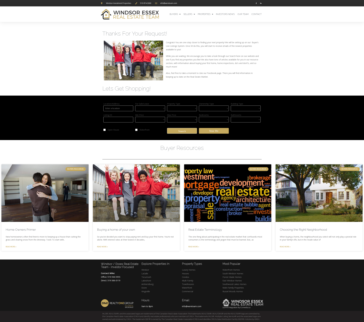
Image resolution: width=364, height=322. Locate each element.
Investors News (225, 14)
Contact (256, 14)
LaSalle (144, 273)
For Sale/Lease (142, 103)
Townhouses (188, 284)
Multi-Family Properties (233, 287)
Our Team (243, 14)
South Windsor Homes (233, 273)
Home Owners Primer (21, 229)
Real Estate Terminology (205, 229)
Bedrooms (204, 115)
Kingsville (145, 291)
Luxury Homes (188, 269)
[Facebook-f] (256, 3)
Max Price (171, 115)
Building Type (237, 103)
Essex (144, 287)
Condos (185, 277)
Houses (185, 273)
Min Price (139, 115)
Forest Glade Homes (232, 277)
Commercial (187, 291)
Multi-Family (187, 280)
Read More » (11, 246)
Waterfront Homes (231, 269)
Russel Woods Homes (233, 291)
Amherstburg (147, 284)
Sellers (187, 14)
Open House (113, 129)
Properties (204, 14)
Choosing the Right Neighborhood (303, 229)
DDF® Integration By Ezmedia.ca (236, 307)
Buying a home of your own (116, 229)
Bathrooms (236, 115)
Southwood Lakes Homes (234, 284)
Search (182, 131)
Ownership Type (206, 103)
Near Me (213, 131)
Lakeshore (146, 280)
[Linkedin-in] (260, 3)
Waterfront (144, 129)
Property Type (173, 103)
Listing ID (107, 115)
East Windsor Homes (232, 280)
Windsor (145, 269)
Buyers (174, 14)
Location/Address (111, 103)
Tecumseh (146, 277)
